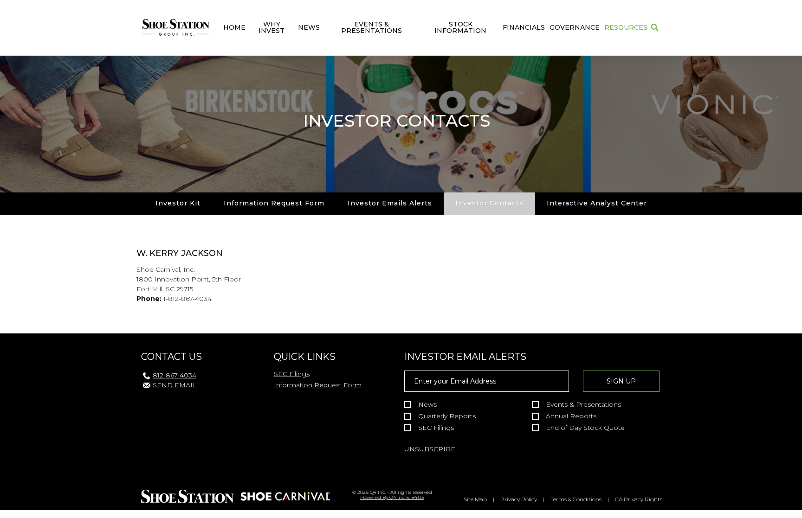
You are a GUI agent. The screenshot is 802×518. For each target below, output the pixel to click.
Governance (575, 27)
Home (234, 27)
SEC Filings (292, 374)
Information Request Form (274, 203)
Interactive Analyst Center (597, 203)
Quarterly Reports (447, 416)
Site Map (475, 499)
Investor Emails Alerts (390, 203)
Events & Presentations (371, 27)
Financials (524, 27)
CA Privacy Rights (638, 499)
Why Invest (272, 27)
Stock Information (460, 27)
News (309, 27)
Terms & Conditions (576, 499)
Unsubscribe (429, 449)
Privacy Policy (518, 499)
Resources (625, 27)
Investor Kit (177, 203)
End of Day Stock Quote (585, 427)
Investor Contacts (489, 203)
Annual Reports (571, 416)
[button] (655, 28)
